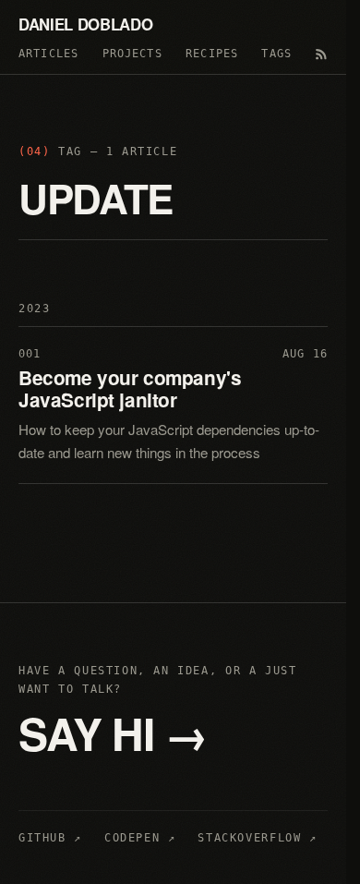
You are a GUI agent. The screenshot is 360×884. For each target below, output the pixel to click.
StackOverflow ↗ (257, 837)
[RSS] (321, 54)
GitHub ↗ (50, 837)
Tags (276, 53)
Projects (132, 53)
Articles (48, 53)
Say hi (113, 733)
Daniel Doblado (85, 24)
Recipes (212, 53)
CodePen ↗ (140, 837)
